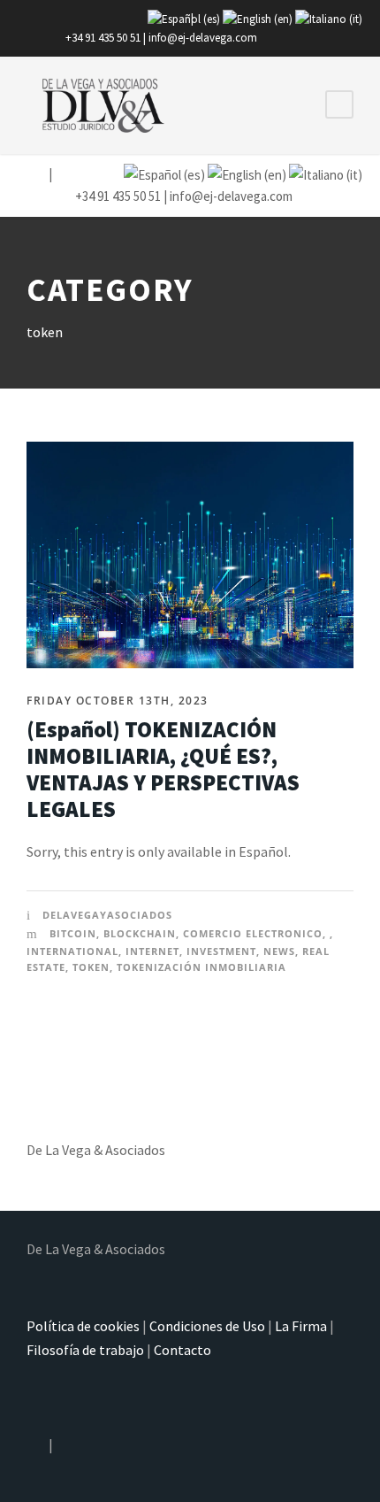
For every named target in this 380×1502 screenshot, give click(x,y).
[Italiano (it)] (328, 18)
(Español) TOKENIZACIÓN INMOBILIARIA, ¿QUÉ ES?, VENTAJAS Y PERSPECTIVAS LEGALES (163, 769)
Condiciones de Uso (207, 1326)
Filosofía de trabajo (85, 1350)
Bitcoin (72, 933)
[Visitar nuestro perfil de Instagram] (36, 174)
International (72, 951)
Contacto (182, 1350)
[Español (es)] (184, 18)
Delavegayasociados (107, 914)
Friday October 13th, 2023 (118, 700)
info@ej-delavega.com (202, 37)
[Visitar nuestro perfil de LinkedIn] (62, 174)
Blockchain (139, 933)
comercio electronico (253, 933)
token (91, 967)
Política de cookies (83, 1326)
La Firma (301, 1326)
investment (221, 951)
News (279, 951)
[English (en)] (258, 18)
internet (152, 951)
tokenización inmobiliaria (201, 967)
